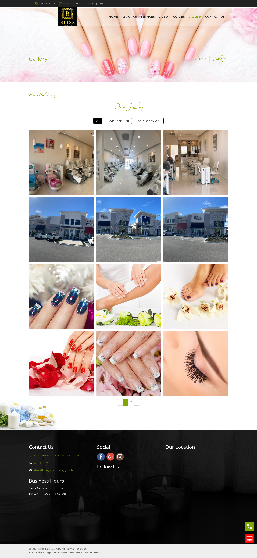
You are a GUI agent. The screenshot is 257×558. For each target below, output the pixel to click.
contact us (215, 16)
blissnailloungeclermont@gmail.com (85, 3)
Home (113, 16)
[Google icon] (110, 457)
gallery (195, 16)
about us (129, 16)
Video (163, 16)
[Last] (137, 402)
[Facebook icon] (101, 457)
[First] (120, 402)
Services (148, 16)
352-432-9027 (47, 3)
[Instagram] (120, 457)
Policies (178, 16)
